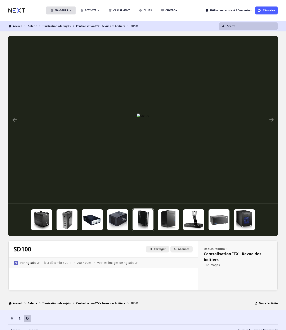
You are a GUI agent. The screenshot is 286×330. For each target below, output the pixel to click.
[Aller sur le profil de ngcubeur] (16, 263)
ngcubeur (33, 263)
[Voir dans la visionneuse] (143, 119)
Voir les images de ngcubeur (117, 263)
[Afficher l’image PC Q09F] (219, 219)
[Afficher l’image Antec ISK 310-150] (92, 219)
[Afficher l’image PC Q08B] (244, 219)
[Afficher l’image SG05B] (117, 219)
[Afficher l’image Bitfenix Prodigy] (41, 219)
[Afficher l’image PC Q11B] (168, 219)
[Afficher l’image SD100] (143, 219)
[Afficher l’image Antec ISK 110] (67, 219)
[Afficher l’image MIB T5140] (193, 219)
